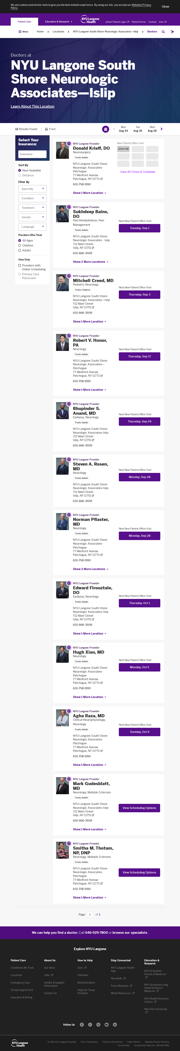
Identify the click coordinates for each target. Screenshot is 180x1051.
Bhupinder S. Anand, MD (86, 411)
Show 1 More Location (88, 193)
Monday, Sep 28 (139, 477)
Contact (152, 22)
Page (82, 914)
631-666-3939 (82, 253)
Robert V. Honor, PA (90, 343)
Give (161, 22)
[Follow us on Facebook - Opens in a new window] (82, 1025)
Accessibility (124, 1045)
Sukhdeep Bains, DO (90, 214)
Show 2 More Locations (89, 261)
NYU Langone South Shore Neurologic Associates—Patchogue (90, 364)
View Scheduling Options (139, 808)
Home (40, 31)
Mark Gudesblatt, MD (91, 786)
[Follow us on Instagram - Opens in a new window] (98, 1025)
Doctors (152, 31)
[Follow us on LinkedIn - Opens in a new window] (115, 1025)
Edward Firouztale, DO (92, 590)
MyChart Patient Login (115, 22)
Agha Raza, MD (89, 715)
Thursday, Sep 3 (139, 294)
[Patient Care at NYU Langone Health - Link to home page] (89, 19)
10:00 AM (123, 149)
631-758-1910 (82, 184)
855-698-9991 (162, 1045)
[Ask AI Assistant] (172, 32)
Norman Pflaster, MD (91, 522)
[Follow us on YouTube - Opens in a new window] (107, 1025)
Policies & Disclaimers (113, 1042)
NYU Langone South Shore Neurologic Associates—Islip (105, 31)
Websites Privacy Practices (157, 1042)
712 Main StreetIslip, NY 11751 (83, 245)
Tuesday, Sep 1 (139, 228)
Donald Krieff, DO (91, 148)
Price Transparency (89, 1042)
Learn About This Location (32, 106)
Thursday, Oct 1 (139, 603)
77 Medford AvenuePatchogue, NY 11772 (86, 177)
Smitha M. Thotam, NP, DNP (93, 850)
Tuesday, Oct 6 (139, 732)
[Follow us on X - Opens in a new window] (90, 1025)
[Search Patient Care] (163, 31)
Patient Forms (139, 22)
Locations (58, 31)
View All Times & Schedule (137, 172)
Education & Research (57, 21)
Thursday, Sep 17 (139, 356)
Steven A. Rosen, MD (90, 466)
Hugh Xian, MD (88, 652)
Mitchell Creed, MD (93, 280)
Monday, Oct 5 (139, 667)
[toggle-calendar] (105, 129)
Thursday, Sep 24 (139, 421)
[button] (165, 6)
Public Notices (133, 1042)
